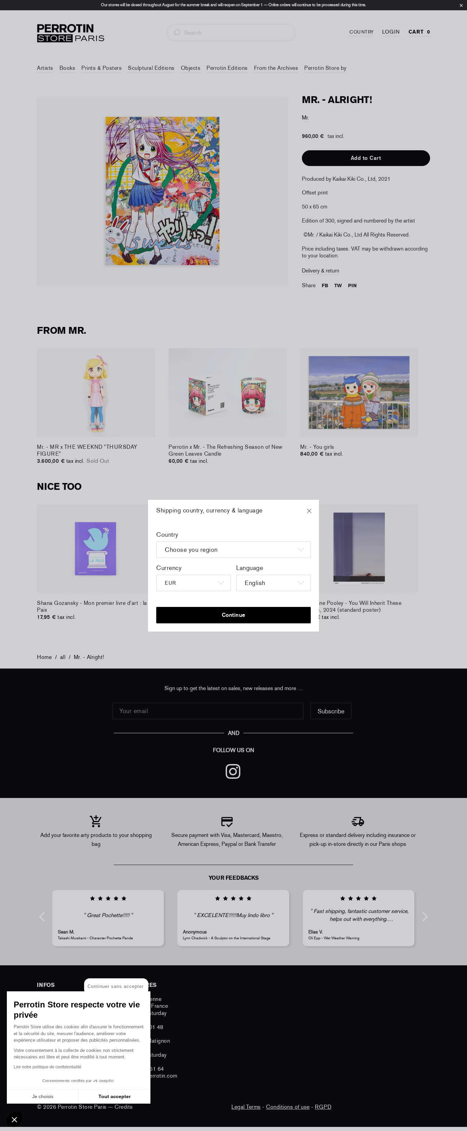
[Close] (315, 514)
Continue (233, 615)
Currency (169, 568)
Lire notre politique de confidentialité (47, 1067)
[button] (14, 1119)
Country (167, 535)
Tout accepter (114, 1096)
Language (249, 568)
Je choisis (42, 1096)
